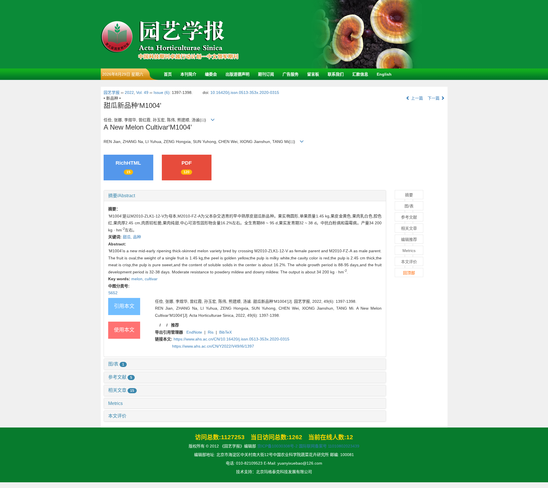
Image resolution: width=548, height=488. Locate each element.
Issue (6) (162, 92)
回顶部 (409, 273)
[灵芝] (366, 34)
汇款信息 (360, 74)
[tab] (245, 195)
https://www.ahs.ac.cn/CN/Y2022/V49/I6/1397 (213, 346)
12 (349, 437)
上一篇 (416, 98)
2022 (129, 92)
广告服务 (291, 74)
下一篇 (434, 98)
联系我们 (336, 74)
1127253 (233, 437)
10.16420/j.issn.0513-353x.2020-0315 (244, 92)
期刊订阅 (266, 74)
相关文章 (121, 390)
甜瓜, (128, 237)
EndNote (194, 332)
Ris (210, 332)
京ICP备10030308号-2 (277, 446)
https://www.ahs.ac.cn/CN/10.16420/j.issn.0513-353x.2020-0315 (231, 339)
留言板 (313, 74)
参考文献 (120, 377)
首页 (168, 74)
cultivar (151, 279)
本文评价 (117, 416)
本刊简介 (188, 74)
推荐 (175, 325)
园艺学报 (112, 92)
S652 (113, 293)
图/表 (116, 364)
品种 (137, 237)
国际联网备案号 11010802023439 (329, 446)
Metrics (115, 403)
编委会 (211, 74)
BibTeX (225, 332)
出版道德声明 (237, 74)
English (384, 74)
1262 (295, 437)
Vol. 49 (142, 92)
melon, (138, 279)
